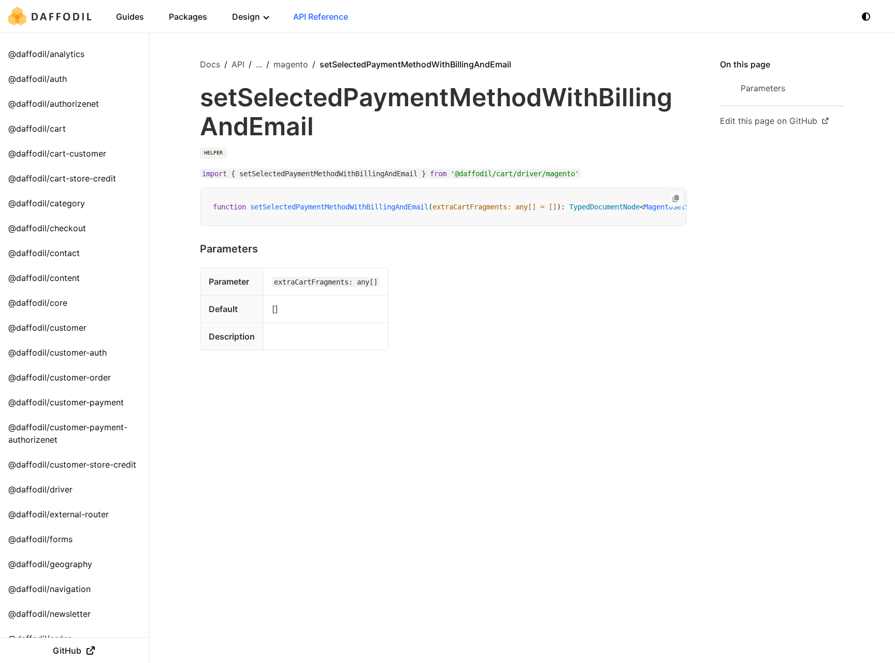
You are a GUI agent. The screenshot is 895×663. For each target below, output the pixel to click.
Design (246, 16)
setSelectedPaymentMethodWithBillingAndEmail (339, 207)
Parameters (229, 249)
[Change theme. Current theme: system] (866, 16)
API (238, 64)
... (259, 64)
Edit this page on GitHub (768, 121)
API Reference (320, 16)
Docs (210, 64)
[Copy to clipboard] (676, 198)
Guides (130, 16)
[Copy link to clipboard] (268, 249)
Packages (188, 16)
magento (290, 64)
